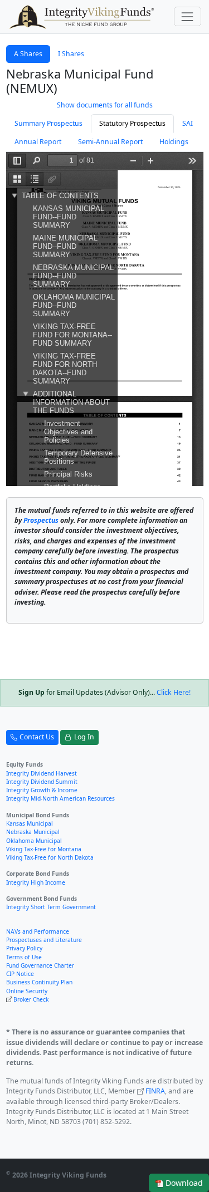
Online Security (26, 991)
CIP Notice (20, 974)
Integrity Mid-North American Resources (60, 798)
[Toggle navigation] (187, 16)
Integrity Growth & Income (41, 790)
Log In (84, 737)
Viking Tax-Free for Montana (43, 849)
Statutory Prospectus (132, 123)
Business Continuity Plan (39, 982)
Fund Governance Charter (40, 965)
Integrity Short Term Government (51, 907)
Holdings (173, 141)
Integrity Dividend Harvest (41, 773)
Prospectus (41, 520)
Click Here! (174, 692)
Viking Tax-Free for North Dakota (50, 857)
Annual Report (37, 141)
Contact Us (37, 737)
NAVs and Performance (37, 931)
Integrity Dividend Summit (41, 782)
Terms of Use (24, 957)
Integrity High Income (35, 882)
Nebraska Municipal (33, 832)
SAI (187, 123)
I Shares (71, 53)
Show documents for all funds (105, 105)
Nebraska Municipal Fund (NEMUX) (79, 81)
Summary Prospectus (48, 123)
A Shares (28, 53)
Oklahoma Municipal (34, 841)
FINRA (155, 1091)
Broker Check (30, 999)
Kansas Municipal (29, 823)
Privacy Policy (24, 948)
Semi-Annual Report (110, 141)
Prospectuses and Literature (44, 940)
